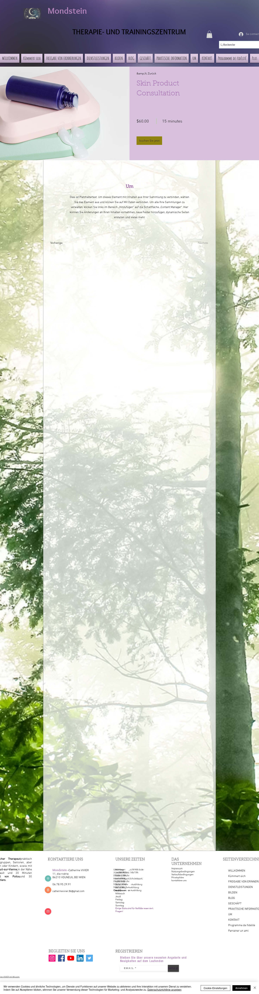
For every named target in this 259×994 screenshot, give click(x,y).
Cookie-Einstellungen (215, 988)
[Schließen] (255, 988)
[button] (209, 34)
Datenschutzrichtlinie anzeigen (164, 989)
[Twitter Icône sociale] (89, 958)
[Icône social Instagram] (52, 958)
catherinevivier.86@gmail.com (68, 891)
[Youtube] (70, 958)
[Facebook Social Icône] (61, 958)
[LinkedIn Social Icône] (80, 958)
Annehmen (241, 988)
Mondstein (67, 10)
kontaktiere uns (179, 880)
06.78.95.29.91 (62, 884)
